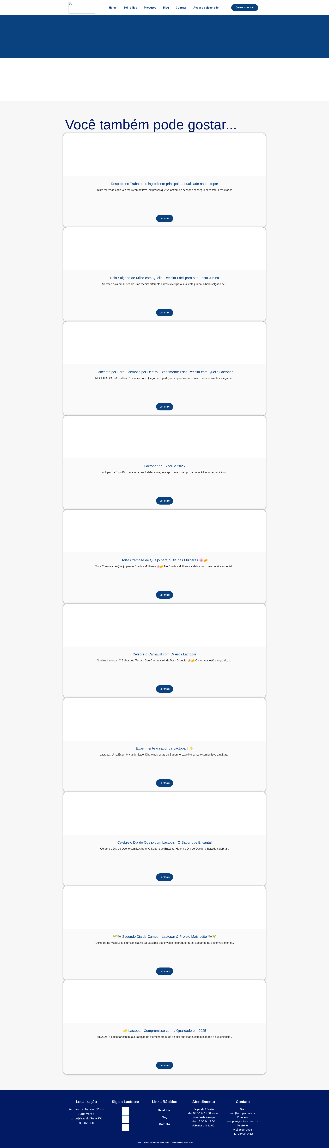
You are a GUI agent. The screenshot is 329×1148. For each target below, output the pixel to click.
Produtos (150, 7)
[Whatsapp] (125, 1111)
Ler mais (165, 218)
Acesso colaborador (206, 7)
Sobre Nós (130, 7)
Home (113, 7)
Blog (166, 7)
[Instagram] (125, 1119)
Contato (181, 7)
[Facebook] (125, 1127)
